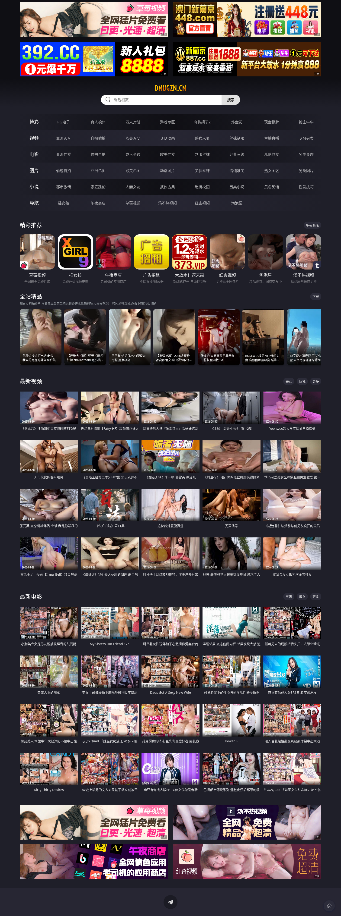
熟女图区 (271, 170)
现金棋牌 (271, 122)
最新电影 (31, 596)
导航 (34, 203)
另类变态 (306, 154)
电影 (34, 154)
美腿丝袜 (202, 170)
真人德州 (98, 122)
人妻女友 (132, 186)
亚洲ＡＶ (63, 138)
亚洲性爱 (63, 154)
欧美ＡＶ (132, 138)
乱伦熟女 (271, 154)
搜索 (231, 99)
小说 (34, 187)
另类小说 (236, 186)
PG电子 (63, 122)
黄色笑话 (271, 186)
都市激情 (63, 186)
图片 (34, 170)
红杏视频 (202, 203)
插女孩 (63, 203)
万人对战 (132, 122)
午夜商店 (98, 203)
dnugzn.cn (170, 88)
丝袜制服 (236, 138)
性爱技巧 (306, 186)
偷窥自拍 (63, 170)
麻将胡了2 (202, 122)
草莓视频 (132, 203)
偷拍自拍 (98, 154)
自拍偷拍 (98, 138)
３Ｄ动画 (167, 138)
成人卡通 (132, 154)
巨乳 (302, 381)
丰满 (289, 596)
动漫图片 (167, 170)
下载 (315, 296)
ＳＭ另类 (306, 138)
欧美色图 (132, 170)
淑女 (302, 596)
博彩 (34, 122)
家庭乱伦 (98, 186)
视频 (34, 138)
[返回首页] (329, 905)
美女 (289, 381)
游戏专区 (167, 122)
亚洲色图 (98, 170)
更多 (315, 381)
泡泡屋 (236, 203)
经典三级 (236, 154)
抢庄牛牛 (306, 122)
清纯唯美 (236, 170)
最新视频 (31, 381)
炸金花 (236, 122)
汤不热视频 (167, 203)
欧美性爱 (167, 154)
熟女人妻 (202, 138)
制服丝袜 (202, 154)
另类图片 (306, 170)
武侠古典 (167, 186)
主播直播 (271, 138)
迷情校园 (202, 186)
